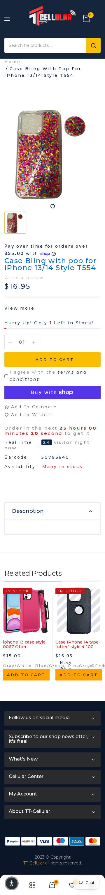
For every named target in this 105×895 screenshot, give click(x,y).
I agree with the (48, 376)
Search (93, 45)
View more (19, 308)
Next (96, 647)
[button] (12, 883)
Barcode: (16, 457)
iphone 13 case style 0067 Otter (24, 644)
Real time (18, 442)
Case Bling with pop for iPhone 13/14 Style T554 (50, 264)
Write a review (24, 277)
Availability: (20, 467)
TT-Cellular (33, 863)
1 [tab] (52, 206)
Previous (8, 647)
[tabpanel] (52, 153)
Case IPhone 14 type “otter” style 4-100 (77, 644)
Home (12, 61)
